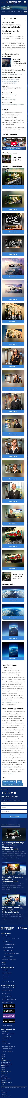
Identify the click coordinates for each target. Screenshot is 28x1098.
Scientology (5, 1031)
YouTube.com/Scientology (9, 94)
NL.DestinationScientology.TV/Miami (12, 74)
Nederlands (4, 1073)
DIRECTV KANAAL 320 (8, 987)
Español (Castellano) (6, 1064)
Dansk (3, 1056)
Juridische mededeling (5, 1096)
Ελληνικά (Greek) (6, 1060)
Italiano (3, 1069)
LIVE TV (3, 962)
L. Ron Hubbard (6, 1036)
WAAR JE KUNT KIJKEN (8, 985)
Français (3, 1084)
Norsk (2, 1075)
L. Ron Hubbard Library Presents (11, 953)
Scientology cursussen (8, 1034)
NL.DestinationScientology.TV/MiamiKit (13, 104)
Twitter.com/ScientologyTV (9, 83)
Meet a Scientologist (8, 947)
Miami (19, 781)
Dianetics (4, 1041)
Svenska (3, 1080)
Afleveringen (11, 11)
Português (4, 1077)
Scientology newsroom (8, 1046)
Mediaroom (5, 976)
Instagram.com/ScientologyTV (10, 81)
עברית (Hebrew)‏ (5, 1066)
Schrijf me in (14, 816)
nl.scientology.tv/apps (8, 774)
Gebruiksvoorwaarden (5, 1090)
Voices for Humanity (8, 950)
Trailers (20, 11)
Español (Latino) (5, 1062)
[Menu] (2, 2)
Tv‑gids (4, 965)
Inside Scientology (7, 941)
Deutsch (3, 1058)
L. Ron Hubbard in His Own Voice (11, 938)
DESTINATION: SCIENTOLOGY (7, 7)
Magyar (3, 1067)
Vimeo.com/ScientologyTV (9, 99)
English (3, 1054)
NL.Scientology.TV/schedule (10, 702)
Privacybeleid (4, 1094)
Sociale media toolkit (8, 784)
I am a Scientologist (8, 956)
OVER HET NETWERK (7, 968)
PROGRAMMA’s (6, 933)
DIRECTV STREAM (7, 990)
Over (3, 11)
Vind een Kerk (6, 1038)
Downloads (19, 784)
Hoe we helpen (6, 1043)
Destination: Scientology (9, 781)
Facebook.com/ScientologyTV (10, 79)
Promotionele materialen (9, 981)
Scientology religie (7, 1048)
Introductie (5, 970)
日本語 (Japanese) (6, 1071)
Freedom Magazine (7, 1051)
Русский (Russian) (6, 1078)
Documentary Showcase (9, 959)
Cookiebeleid (4, 1092)
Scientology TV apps (7, 1002)
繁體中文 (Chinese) (6, 1082)
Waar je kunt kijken (7, 973)
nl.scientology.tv (6, 767)
